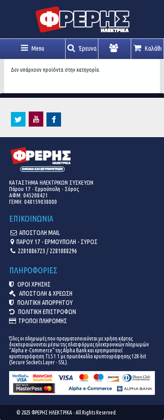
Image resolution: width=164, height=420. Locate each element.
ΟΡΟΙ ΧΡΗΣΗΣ (33, 284)
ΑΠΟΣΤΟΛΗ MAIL (39, 232)
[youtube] (36, 124)
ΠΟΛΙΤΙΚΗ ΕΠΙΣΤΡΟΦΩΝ (46, 311)
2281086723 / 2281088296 (47, 251)
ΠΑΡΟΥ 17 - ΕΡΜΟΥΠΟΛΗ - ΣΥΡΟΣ (56, 241)
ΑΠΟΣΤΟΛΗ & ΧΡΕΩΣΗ (45, 293)
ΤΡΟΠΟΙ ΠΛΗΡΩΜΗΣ (42, 320)
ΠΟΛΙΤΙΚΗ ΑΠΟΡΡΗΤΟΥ (44, 302)
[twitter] (18, 124)
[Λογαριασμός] (114, 49)
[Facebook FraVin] (53, 124)
